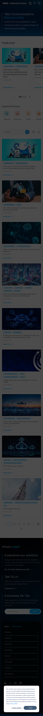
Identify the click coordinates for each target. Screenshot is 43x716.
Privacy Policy (14, 703)
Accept (30, 708)
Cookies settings (17, 708)
